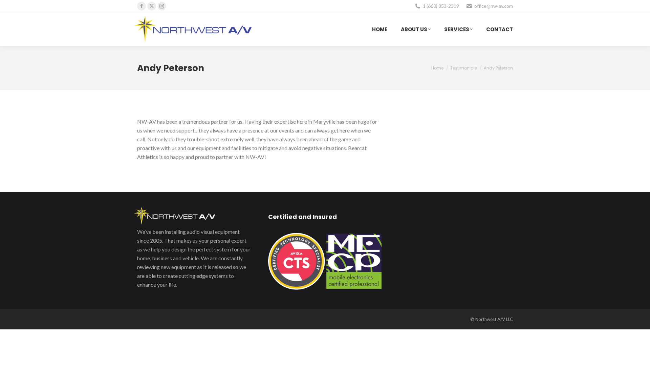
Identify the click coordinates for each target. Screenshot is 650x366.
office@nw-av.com (493, 6)
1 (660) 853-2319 (441, 6)
